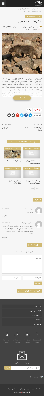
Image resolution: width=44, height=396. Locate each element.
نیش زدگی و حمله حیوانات (33, 16)
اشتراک (7, 368)
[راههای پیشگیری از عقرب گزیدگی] (31, 172)
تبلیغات (36, 320)
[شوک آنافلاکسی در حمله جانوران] (31, 153)
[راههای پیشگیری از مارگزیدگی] (12, 172)
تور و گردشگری (34, 311)
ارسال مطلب (35, 315)
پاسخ (3, 216)
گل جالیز (5, 127)
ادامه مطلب (22, 98)
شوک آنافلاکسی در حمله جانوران (33, 129)
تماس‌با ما (36, 324)
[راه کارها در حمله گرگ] (12, 153)
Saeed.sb (27, 392)
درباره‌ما (37, 306)
